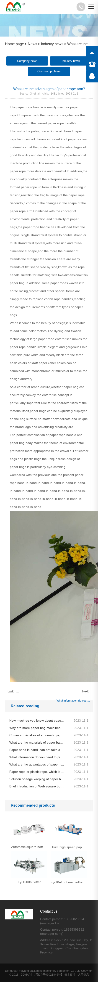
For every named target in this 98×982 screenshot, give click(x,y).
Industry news (52, 44)
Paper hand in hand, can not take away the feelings (37, 750)
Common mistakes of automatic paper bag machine (37, 735)
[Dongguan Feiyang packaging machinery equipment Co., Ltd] (15, 7)
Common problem (49, 71)
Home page (14, 44)
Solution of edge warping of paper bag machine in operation (37, 779)
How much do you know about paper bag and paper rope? (37, 720)
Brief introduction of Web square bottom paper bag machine (37, 786)
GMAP (27, 974)
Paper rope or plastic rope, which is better (37, 771)
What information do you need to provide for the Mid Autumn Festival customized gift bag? (74, 700)
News (32, 44)
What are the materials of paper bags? (37, 742)
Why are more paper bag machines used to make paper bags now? (37, 728)
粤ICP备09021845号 (48, 974)
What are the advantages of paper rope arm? (37, 764)
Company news (27, 61)
